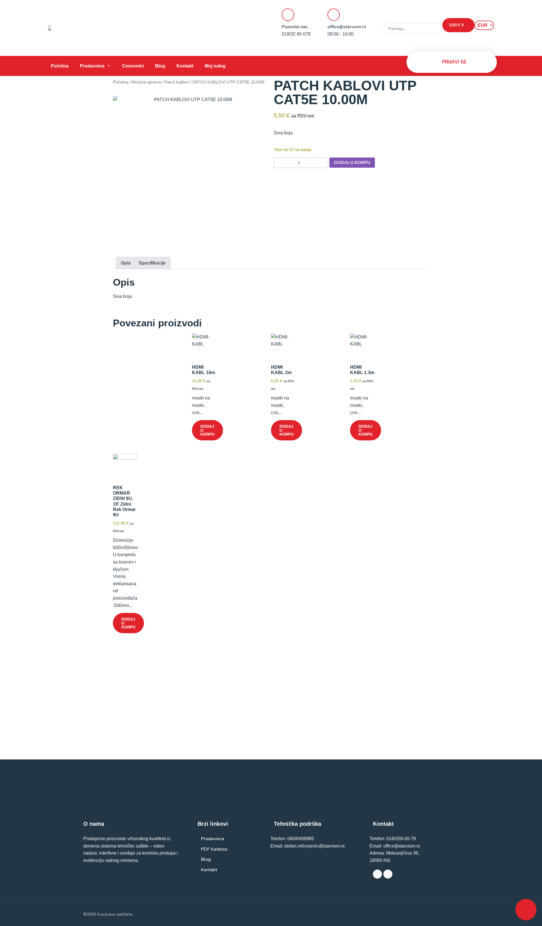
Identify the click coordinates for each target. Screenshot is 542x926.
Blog (160, 66)
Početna (60, 66)
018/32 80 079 (296, 34)
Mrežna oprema (146, 82)
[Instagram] (387, 874)
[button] (412, 19)
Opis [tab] (126, 263)
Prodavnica (92, 66)
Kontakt (184, 66)
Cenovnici (133, 66)
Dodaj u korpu (352, 163)
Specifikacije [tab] (152, 263)
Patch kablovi (176, 82)
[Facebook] (377, 874)
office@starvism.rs (346, 27)
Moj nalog (215, 66)
